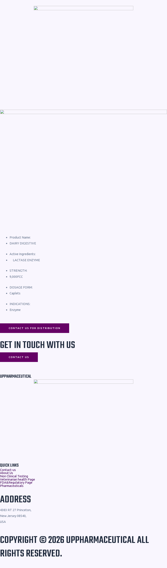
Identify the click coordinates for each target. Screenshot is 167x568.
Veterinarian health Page (17, 479)
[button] (83, 93)
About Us (6, 473)
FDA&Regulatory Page (16, 482)
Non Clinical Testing (14, 476)
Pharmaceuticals (11, 486)
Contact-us (8, 470)
